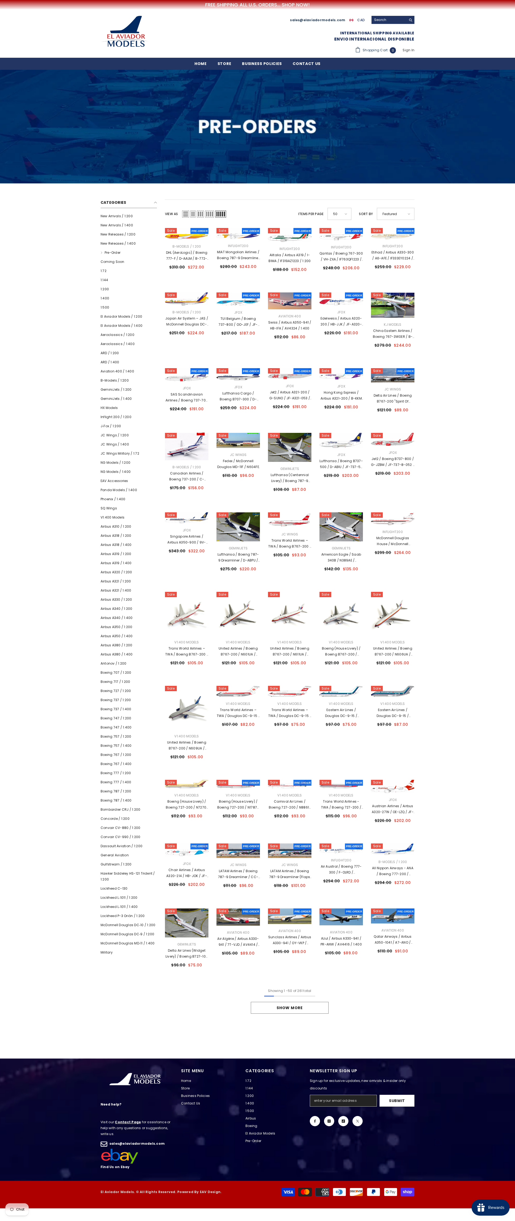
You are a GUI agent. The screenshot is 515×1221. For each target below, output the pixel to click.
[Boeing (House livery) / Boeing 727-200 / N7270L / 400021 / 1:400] (186, 784)
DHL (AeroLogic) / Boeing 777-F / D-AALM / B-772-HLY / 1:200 (187, 256)
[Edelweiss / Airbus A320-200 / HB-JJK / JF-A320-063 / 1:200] (341, 298)
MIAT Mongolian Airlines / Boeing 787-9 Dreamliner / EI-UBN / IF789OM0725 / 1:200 (238, 255)
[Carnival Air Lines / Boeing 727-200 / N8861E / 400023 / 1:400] (289, 784)
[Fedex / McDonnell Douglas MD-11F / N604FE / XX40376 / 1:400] (238, 440)
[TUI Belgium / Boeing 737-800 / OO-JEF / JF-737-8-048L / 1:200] (238, 298)
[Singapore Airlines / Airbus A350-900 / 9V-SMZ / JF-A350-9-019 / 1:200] (186, 517)
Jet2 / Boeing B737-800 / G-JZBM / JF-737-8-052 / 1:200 (392, 462)
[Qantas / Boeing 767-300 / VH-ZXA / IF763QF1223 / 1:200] (341, 234)
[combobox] (388, 20)
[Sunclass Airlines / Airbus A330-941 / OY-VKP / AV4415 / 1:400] (289, 916)
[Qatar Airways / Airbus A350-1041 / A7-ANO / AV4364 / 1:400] (392, 915)
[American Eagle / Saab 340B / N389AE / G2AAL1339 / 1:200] (341, 526)
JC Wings (392, 389)
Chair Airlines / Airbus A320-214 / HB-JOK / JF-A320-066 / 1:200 (186, 873)
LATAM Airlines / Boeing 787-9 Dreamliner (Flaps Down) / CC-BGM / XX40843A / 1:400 (289, 874)
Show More (290, 1007)
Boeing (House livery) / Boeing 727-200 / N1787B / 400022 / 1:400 (238, 804)
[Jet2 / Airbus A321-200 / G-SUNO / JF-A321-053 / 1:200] (289, 373)
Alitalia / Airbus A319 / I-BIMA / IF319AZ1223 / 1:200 (289, 258)
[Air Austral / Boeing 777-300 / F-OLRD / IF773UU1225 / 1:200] (341, 848)
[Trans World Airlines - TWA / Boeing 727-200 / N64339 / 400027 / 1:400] (341, 784)
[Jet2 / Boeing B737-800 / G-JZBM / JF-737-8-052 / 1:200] (392, 439)
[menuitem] (129, 216)
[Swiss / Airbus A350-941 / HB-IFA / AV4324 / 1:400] (289, 300)
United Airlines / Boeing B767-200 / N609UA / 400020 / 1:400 (186, 745)
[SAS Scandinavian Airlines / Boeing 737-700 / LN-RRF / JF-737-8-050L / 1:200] (186, 374)
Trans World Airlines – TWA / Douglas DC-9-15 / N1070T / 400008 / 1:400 (238, 713)
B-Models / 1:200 (186, 246)
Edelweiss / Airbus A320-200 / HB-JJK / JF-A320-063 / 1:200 (341, 321)
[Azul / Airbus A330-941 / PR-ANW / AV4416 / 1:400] (341, 916)
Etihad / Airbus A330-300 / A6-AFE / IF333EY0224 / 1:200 (392, 255)
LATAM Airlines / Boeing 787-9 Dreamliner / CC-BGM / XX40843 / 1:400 (238, 874)
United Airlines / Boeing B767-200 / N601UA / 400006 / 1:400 (238, 651)
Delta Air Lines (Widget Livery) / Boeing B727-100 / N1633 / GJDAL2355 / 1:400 (186, 953)
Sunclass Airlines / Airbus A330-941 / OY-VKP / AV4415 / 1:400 (289, 940)
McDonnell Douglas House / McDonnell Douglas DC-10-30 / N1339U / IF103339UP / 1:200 (392, 541)
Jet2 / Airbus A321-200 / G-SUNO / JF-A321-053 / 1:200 (289, 395)
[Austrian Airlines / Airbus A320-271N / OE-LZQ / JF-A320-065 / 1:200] (392, 786)
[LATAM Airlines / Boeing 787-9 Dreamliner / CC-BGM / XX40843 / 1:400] (238, 850)
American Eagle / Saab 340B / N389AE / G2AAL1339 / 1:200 (341, 557)
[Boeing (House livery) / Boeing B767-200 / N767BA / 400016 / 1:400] (341, 613)
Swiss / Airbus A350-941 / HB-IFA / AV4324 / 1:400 (289, 325)
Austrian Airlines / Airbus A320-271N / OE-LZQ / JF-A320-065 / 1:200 (393, 809)
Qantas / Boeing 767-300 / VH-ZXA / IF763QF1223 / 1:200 (341, 256)
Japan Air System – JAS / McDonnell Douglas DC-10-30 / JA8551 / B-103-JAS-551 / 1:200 (186, 321)
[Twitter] (357, 1121)
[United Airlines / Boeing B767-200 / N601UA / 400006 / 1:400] (238, 613)
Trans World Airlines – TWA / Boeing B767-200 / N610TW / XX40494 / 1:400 (289, 543)
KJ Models (392, 324)
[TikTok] (343, 1121)
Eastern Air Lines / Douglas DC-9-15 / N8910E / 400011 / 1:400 (393, 713)
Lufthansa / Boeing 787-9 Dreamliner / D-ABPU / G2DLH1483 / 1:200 (238, 557)
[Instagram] (329, 1121)
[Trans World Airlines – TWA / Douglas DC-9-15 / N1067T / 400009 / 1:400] (289, 691)
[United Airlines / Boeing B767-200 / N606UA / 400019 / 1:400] (392, 613)
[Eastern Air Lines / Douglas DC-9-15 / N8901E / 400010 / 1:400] (341, 691)
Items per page (310, 214)
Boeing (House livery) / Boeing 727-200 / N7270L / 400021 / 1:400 (187, 804)
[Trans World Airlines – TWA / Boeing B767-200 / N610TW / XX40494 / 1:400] (289, 519)
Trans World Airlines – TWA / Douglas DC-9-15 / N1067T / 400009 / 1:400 (289, 713)
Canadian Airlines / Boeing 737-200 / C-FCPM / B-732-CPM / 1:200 (186, 476)
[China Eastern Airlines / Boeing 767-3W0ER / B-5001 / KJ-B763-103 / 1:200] (392, 305)
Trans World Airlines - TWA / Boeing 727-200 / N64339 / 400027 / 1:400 (341, 804)
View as (171, 214)
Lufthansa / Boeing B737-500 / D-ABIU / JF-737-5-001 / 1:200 (341, 464)
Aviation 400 (289, 316)
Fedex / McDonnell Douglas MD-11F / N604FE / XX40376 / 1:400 (238, 464)
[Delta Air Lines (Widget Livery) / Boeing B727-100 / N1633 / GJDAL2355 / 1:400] (186, 922)
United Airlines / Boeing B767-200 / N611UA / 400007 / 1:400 (289, 651)
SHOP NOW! (296, 5)
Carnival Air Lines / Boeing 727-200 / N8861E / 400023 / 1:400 (290, 804)
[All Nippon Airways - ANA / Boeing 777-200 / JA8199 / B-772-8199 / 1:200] (392, 849)
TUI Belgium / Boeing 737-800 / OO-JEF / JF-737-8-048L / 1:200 (238, 322)
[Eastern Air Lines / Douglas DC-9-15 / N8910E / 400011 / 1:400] (392, 691)
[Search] (392, 20)
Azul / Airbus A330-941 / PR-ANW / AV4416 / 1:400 (341, 941)
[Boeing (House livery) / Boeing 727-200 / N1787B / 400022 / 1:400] (238, 784)
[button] (185, 214)
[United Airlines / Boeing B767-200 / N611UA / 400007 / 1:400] (289, 613)
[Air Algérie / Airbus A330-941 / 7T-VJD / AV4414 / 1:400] (238, 917)
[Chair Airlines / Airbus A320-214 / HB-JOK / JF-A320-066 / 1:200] (186, 850)
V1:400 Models (186, 642)
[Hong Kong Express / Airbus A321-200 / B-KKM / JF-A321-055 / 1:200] (341, 373)
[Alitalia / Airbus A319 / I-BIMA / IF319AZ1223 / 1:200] (289, 235)
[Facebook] (315, 1121)
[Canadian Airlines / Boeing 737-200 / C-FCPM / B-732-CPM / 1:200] (186, 446)
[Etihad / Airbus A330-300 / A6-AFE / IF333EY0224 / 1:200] (392, 233)
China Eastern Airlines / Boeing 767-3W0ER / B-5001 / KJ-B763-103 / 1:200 (393, 334)
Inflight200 (238, 246)
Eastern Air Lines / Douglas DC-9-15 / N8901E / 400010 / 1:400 (341, 713)
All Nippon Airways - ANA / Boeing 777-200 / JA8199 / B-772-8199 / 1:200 (392, 871)
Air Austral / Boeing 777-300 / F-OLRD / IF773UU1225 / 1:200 (341, 869)
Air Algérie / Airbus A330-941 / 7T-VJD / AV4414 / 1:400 (238, 942)
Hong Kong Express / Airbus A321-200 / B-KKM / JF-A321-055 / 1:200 (341, 395)
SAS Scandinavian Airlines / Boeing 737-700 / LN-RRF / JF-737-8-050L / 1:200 (186, 397)
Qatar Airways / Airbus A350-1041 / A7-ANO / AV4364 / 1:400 (392, 939)
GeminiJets (289, 468)
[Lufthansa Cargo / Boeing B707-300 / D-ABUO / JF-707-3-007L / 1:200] (238, 374)
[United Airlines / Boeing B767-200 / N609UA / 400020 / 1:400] (186, 707)
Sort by (366, 214)
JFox (238, 312)
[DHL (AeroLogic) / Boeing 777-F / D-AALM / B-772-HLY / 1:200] (186, 234)
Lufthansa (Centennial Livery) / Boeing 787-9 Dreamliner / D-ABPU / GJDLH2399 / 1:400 (290, 478)
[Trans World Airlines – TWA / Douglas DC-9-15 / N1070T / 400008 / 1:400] (238, 691)
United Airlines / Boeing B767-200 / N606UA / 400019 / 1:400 (392, 651)
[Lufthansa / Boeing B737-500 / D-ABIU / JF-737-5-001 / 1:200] (341, 440)
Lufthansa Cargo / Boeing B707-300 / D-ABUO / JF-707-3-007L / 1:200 (238, 396)
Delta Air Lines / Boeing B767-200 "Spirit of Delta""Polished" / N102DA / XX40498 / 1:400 (393, 398)
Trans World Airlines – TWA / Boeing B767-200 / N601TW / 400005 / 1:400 (186, 651)
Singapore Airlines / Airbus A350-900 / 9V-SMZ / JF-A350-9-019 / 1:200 (186, 539)
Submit (397, 1100)
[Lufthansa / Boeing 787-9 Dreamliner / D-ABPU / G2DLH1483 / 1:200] (238, 526)
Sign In (408, 50)
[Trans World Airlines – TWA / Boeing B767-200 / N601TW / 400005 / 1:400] (186, 613)
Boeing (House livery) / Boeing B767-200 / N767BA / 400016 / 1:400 (341, 651)
